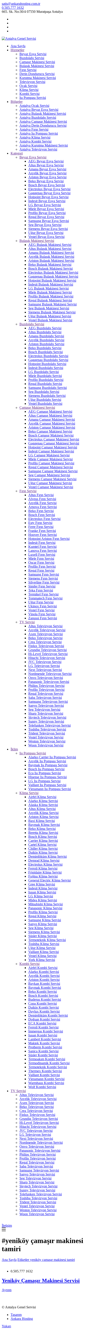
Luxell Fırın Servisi (41, 554)
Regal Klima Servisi (42, 916)
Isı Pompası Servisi (32, 98)
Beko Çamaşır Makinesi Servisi (50, 431)
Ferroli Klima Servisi (42, 868)
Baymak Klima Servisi (44, 825)
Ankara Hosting (22, 1319)
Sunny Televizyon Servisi (46, 721)
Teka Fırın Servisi (40, 590)
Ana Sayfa (18, 46)
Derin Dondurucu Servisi (37, 74)
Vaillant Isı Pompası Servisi (47, 785)
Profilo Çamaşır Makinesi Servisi (51, 463)
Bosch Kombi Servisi (43, 995)
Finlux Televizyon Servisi (46, 646)
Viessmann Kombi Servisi (46, 1079)
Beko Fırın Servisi (41, 511)
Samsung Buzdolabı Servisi (47, 388)
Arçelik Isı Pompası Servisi (47, 761)
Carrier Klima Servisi (43, 840)
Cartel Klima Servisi (42, 844)
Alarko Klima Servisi (43, 801)
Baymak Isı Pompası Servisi (47, 765)
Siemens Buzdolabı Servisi (47, 395)
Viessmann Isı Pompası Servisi (49, 789)
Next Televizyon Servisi (45, 670)
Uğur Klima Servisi (41, 948)
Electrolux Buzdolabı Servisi (48, 356)
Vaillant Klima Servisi (43, 952)
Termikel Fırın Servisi (43, 594)
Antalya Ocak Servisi (34, 105)
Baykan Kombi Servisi (44, 983)
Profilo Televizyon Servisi (46, 689)
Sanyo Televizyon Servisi (46, 705)
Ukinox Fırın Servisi (42, 606)
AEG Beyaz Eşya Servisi (46, 161)
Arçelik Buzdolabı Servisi (46, 340)
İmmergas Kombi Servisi (45, 1031)
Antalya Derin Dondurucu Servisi (42, 125)
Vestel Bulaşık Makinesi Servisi (50, 320)
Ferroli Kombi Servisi (43, 1027)
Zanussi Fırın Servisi (42, 618)
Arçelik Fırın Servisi (42, 503)
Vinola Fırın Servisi (41, 614)
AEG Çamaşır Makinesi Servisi (50, 411)
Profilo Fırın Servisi (42, 566)
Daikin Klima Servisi (43, 852)
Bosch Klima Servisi (42, 836)
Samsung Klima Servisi (44, 920)
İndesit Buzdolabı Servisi (45, 368)
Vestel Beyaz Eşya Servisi (46, 237)
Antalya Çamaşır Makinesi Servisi (43, 121)
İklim (14, 749)
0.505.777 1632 (13, 7)
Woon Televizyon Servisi (45, 745)
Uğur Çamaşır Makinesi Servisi (50, 483)
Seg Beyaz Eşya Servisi (44, 225)
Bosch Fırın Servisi (41, 515)
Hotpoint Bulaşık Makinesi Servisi (52, 280)
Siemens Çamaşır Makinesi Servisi (52, 479)
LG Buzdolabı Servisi (43, 372)
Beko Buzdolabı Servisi (44, 348)
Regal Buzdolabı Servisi (45, 384)
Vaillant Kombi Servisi (44, 1075)
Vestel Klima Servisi (42, 956)
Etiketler (23, 1260)
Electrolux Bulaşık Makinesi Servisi (53, 272)
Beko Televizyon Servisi (45, 638)
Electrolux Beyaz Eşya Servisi (49, 189)
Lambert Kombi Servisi (44, 1039)
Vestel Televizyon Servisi (45, 737)
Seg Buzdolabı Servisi (43, 392)
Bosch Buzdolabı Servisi (45, 352)
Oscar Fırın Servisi (41, 562)
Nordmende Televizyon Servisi (50, 674)
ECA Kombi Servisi (42, 1023)
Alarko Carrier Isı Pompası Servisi (52, 757)
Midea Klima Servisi (42, 900)
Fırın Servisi (27, 70)
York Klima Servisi (41, 960)
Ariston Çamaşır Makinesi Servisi (51, 427)
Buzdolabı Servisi (31, 58)
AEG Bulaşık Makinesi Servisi (49, 245)
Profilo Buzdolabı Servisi (45, 380)
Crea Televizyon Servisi (45, 642)
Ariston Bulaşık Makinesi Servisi (51, 260)
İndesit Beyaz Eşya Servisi (46, 201)
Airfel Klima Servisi (42, 797)
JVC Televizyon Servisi (44, 662)
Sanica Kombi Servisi (43, 1051)
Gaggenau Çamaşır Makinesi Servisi (53, 443)
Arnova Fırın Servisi (42, 507)
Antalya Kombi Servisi (35, 141)
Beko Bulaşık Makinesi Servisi (49, 264)
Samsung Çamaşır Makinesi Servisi (53, 471)
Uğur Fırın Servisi (40, 602)
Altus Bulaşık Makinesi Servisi (49, 249)
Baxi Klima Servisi (41, 821)
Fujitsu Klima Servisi (43, 876)
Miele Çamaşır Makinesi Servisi (50, 459)
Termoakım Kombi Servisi (46, 1059)
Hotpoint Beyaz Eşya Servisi (48, 197)
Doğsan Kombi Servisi (44, 1019)
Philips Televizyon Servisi (46, 686)
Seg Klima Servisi (40, 928)
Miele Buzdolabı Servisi (45, 376)
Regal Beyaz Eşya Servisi (46, 217)
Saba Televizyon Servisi (45, 697)
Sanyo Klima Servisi (42, 924)
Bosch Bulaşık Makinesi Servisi (50, 268)
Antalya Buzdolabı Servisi (37, 117)
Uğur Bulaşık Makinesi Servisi (49, 316)
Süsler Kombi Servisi (43, 1055)
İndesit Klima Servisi (42, 888)
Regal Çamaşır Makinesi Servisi (50, 467)
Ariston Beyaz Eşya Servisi (47, 177)
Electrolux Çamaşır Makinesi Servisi (53, 439)
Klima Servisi (28, 90)
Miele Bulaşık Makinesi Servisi (50, 292)
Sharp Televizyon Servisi (45, 713)
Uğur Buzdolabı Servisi (44, 399)
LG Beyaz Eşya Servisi (44, 205)
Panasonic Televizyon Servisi (48, 682)
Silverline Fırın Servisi (43, 582)
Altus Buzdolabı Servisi (44, 332)
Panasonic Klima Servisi (45, 908)
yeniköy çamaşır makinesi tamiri (52, 1260)
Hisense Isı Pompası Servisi (47, 777)
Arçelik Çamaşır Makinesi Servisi (51, 423)
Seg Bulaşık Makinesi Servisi (48, 308)
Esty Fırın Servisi (40, 523)
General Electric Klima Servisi (49, 880)
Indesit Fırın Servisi (41, 542)
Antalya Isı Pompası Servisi (38, 133)
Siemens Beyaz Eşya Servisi (48, 229)
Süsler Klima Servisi (42, 936)
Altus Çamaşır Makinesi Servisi (50, 415)
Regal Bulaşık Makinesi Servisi (50, 300)
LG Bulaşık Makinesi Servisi (48, 288)
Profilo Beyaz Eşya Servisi (47, 213)
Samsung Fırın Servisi (43, 574)
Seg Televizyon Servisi (44, 709)
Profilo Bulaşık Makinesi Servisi (50, 296)
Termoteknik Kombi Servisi (47, 1067)
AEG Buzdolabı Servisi (44, 328)
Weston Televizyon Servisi (46, 741)
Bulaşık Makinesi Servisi (36, 66)
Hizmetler (17, 50)
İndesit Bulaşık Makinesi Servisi (50, 284)
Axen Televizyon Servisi (45, 634)
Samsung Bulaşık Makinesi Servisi (52, 304)
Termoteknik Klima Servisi (47, 940)
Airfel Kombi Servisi (42, 968)
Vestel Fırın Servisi (41, 610)
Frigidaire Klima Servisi (45, 872)
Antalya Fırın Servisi (33, 129)
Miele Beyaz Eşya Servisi (46, 209)
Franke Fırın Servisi (42, 531)
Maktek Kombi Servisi (44, 1043)
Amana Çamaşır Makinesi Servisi (51, 419)
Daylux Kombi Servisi (44, 1011)
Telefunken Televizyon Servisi (49, 725)
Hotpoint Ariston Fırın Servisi (49, 539)
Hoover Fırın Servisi (42, 535)
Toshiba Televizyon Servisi (47, 729)
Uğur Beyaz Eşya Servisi (45, 233)
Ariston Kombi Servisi (44, 979)
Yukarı (6, 1326)
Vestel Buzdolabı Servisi (45, 403)
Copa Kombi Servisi (42, 1003)
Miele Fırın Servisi (41, 558)
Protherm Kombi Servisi (45, 1047)
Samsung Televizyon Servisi (48, 701)
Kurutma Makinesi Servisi (37, 78)
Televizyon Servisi (32, 82)
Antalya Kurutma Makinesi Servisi (43, 145)
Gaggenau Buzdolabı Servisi (48, 360)
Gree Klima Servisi (41, 884)
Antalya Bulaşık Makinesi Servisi (42, 113)
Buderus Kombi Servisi (44, 999)
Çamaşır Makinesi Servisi (37, 62)
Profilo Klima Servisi (43, 912)
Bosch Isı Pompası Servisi (46, 769)
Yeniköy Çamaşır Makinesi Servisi (41, 1280)
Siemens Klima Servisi (44, 932)
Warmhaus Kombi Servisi (46, 1083)
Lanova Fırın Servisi (42, 550)
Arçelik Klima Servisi (43, 813)
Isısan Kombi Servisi (42, 1035)
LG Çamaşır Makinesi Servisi (49, 455)
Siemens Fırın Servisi (43, 578)
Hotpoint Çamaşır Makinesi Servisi (52, 447)
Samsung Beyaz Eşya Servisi (48, 221)
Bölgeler (17, 102)
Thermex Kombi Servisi (45, 1071)
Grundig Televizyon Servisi (47, 650)
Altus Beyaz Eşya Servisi (46, 165)
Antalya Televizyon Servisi (38, 149)
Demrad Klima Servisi (43, 860)
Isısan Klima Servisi (42, 892)
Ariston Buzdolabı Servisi (46, 344)
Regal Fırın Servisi (41, 570)
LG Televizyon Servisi (44, 666)
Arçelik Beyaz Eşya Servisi (47, 173)
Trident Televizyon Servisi (46, 733)
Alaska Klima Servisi (43, 805)
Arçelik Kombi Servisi (44, 976)
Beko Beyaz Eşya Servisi (46, 181)
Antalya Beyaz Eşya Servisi (38, 109)
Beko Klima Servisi (42, 829)
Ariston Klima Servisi (43, 817)
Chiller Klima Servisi (43, 848)
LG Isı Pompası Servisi (44, 781)
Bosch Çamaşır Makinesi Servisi (51, 435)
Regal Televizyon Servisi (45, 693)
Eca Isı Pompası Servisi (44, 773)
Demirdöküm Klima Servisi (47, 856)
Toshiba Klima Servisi (43, 944)
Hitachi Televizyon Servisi (46, 658)
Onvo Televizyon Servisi (45, 678)
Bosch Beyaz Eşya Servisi (46, 185)
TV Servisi (27, 622)
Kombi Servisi (29, 94)
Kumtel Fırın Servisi (42, 546)
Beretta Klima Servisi (43, 833)
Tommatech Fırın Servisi (45, 598)
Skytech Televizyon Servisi (47, 717)
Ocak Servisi (28, 86)
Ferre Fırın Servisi (40, 527)
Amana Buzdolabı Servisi (46, 336)
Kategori (17, 153)
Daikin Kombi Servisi (43, 1007)
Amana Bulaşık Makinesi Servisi (51, 252)
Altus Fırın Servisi (41, 495)
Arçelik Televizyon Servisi (46, 630)
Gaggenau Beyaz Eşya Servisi (49, 193)
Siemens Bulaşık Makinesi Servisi (52, 312)
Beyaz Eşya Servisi (32, 54)
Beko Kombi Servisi (42, 991)
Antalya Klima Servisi (34, 137)
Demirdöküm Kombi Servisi (48, 1015)
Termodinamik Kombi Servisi (49, 1063)
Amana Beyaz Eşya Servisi (47, 169)
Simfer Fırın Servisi (41, 586)
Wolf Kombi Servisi (42, 1087)
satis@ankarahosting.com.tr (21, 4)
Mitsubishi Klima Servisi (45, 904)
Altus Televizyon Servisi (45, 626)
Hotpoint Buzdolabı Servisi (47, 364)
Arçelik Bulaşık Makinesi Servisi (51, 256)
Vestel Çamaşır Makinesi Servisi (50, 487)
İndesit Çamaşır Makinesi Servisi (51, 451)
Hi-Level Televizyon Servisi (48, 654)
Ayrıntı (6, 1290)
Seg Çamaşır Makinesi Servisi (49, 475)
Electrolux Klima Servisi (45, 864)
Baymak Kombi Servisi (44, 987)
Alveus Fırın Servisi (42, 499)
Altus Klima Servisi (42, 809)
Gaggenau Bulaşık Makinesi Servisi (53, 276)
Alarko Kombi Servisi (43, 972)
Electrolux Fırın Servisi (44, 519)
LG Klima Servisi (40, 896)
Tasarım (16, 1315)
